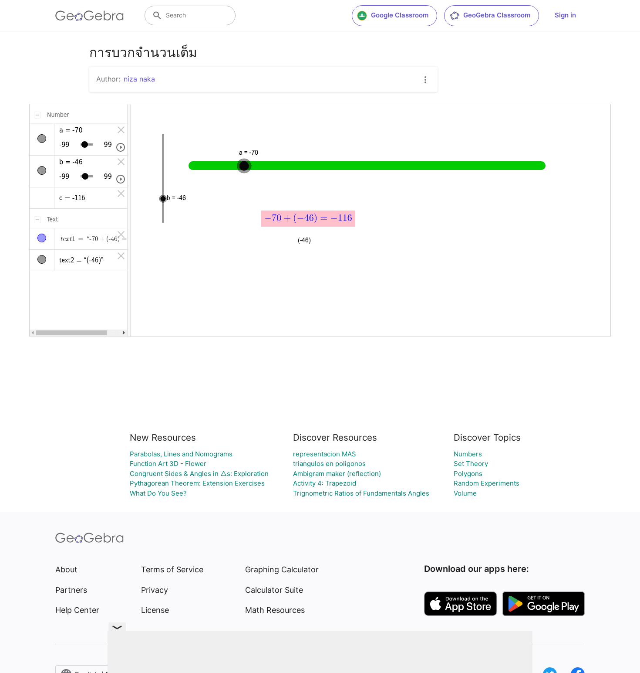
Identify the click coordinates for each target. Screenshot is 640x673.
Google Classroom (399, 15)
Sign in (565, 15)
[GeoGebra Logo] (89, 15)
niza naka (139, 79)
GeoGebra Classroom (496, 15)
